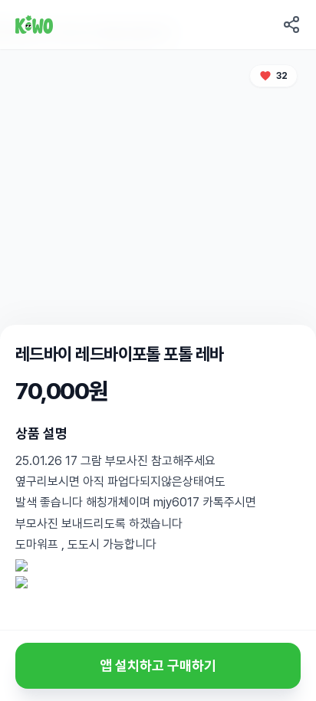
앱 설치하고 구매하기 (158, 665)
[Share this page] (291, 24)
